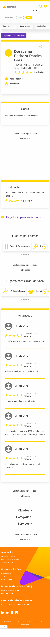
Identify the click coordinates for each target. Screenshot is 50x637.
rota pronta (25, 201)
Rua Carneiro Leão (22, 65)
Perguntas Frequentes (10, 559)
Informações (8, 26)
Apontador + (6, 573)
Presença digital (7, 579)
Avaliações (41, 26)
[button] (21, 254)
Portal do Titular (7, 593)
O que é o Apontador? (9, 556)
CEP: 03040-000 (31, 68)
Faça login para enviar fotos (14, 36)
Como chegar (25, 26)
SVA (3, 576)
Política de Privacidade (10, 590)
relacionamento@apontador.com (15, 604)
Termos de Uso (7, 562)
